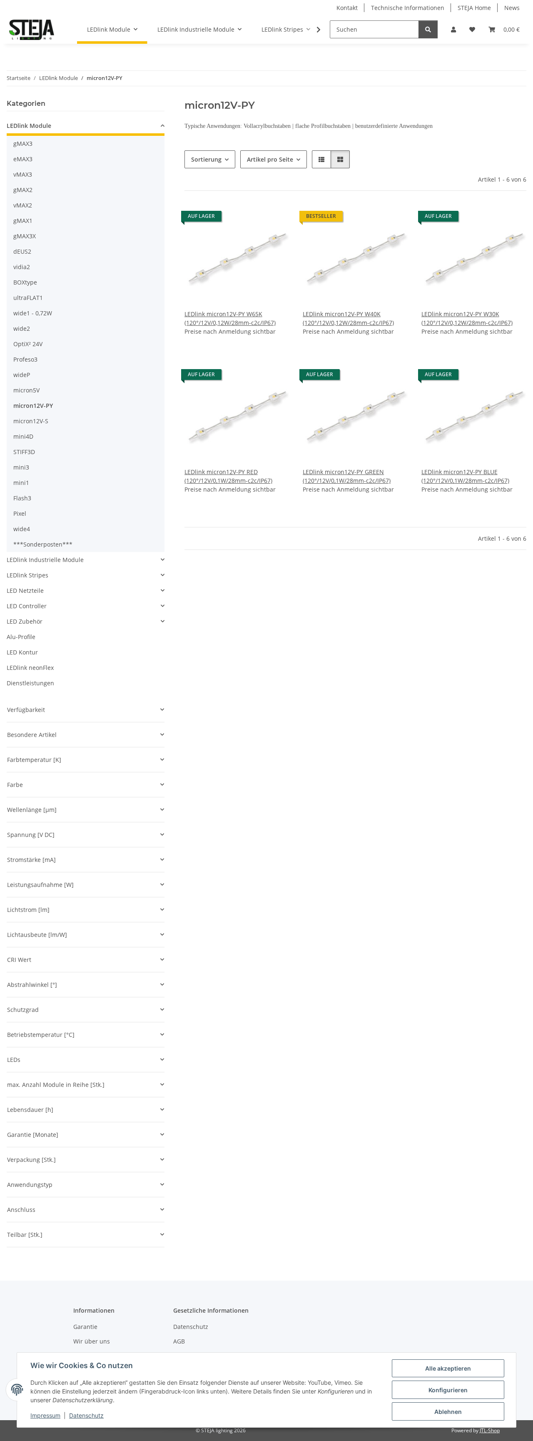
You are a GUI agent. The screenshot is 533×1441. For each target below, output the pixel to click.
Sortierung (206, 159)
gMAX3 (22, 143)
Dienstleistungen (30, 683)
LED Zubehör (24, 621)
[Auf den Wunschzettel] (275, 218)
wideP (21, 375)
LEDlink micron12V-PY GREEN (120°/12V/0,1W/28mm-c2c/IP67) (347, 476)
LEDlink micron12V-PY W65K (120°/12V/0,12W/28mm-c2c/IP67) (230, 318)
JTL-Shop (490, 1430)
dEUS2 (22, 251)
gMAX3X (24, 236)
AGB (179, 1341)
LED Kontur (22, 652)
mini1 (21, 483)
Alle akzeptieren (448, 1368)
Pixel (19, 513)
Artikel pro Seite (270, 159)
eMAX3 (22, 159)
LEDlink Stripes (27, 575)
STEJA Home (474, 8)
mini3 (21, 467)
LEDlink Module (29, 126)
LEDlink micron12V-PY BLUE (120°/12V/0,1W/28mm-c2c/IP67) (465, 476)
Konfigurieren (448, 1390)
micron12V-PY (33, 406)
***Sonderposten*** (42, 544)
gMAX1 (22, 221)
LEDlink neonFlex (30, 668)
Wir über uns (91, 1341)
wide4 (21, 529)
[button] (453, 29)
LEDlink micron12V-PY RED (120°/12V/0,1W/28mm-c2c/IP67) (228, 476)
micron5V (26, 390)
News (512, 8)
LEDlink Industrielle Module (45, 560)
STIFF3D (24, 452)
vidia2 (21, 267)
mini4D (23, 436)
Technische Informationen (407, 8)
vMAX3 (22, 174)
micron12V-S (30, 421)
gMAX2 (22, 190)
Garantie (85, 1327)
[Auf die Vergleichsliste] (253, 218)
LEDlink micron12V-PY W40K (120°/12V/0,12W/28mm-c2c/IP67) (348, 318)
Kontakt (347, 8)
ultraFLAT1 (28, 298)
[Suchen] (428, 29)
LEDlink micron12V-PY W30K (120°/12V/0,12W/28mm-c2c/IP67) (467, 318)
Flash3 (22, 498)
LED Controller (27, 606)
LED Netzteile (25, 590)
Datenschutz (86, 1415)
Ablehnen (448, 1411)
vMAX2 (22, 205)
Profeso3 (25, 359)
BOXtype (25, 282)
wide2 (21, 328)
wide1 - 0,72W (32, 313)
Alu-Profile (21, 637)
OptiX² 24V (27, 344)
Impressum (45, 1415)
